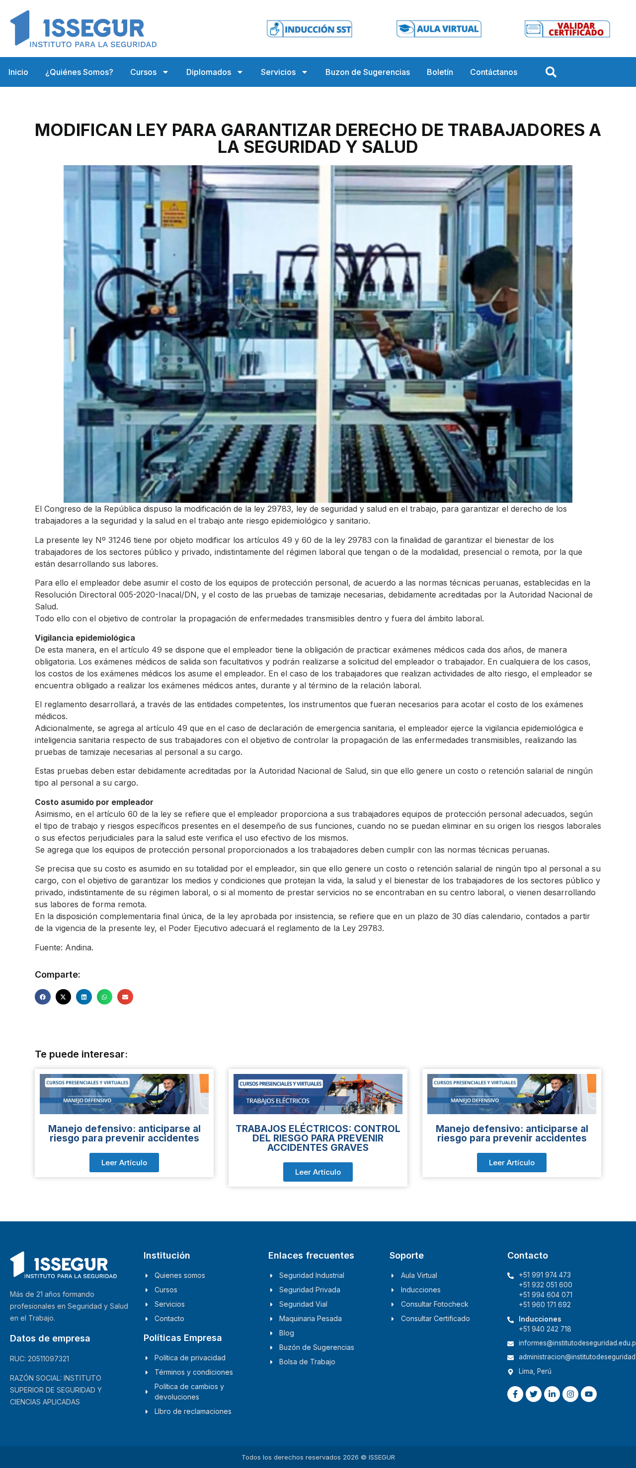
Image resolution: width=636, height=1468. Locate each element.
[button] (43, 997)
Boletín (440, 72)
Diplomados (208, 72)
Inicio (18, 72)
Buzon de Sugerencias (367, 72)
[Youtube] (589, 1394)
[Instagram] (570, 1394)
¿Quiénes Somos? (79, 72)
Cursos (143, 72)
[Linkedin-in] (552, 1394)
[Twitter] (534, 1394)
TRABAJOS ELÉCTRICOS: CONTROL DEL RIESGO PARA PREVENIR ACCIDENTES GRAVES (318, 1138)
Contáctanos (493, 72)
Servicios (278, 72)
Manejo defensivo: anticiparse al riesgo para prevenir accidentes (124, 1133)
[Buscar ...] (551, 72)
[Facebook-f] (515, 1394)
